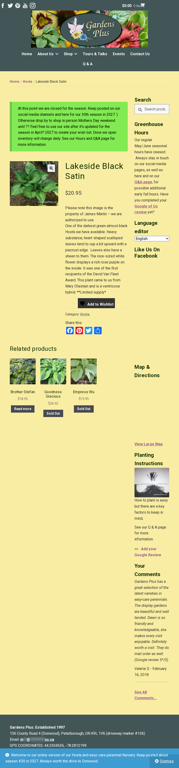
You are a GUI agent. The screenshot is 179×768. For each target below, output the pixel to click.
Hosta (27, 82)
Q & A (88, 64)
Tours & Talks (95, 54)
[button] (51, 168)
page (147, 182)
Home (27, 54)
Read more (22, 409)
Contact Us (140, 54)
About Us (46, 54)
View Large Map (148, 444)
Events (119, 54)
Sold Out (53, 413)
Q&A (138, 182)
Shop (68, 54)
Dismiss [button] (167, 761)
